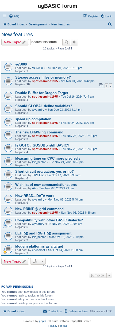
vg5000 (21, 64)
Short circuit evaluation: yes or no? (44, 172)
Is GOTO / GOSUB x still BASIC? (42, 145)
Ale (34, 188)
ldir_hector (39, 162)
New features (17, 34)
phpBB (43, 321)
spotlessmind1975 (45, 81)
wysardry (38, 109)
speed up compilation (33, 119)
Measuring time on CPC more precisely (47, 158)
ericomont (38, 250)
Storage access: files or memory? (43, 77)
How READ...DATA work (34, 196)
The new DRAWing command (39, 132)
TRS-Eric (38, 175)
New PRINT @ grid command (39, 209)
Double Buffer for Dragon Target (41, 93)
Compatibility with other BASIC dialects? (49, 220)
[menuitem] (14, 16)
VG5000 (37, 68)
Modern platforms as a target (39, 246)
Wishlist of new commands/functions (46, 185)
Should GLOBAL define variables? (43, 106)
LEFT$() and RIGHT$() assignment (43, 233)
